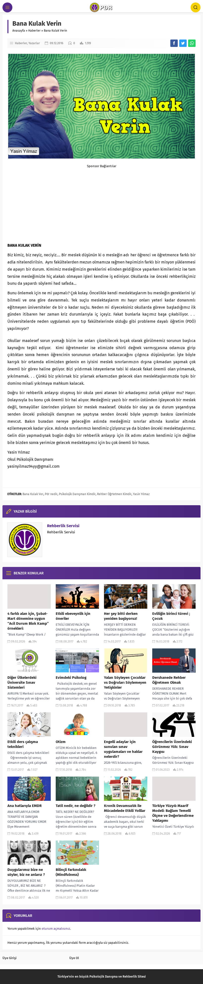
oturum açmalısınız (56, 928)
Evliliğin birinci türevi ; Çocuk (171, 616)
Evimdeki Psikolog (71, 677)
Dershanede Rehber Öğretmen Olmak (169, 680)
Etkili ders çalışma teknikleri (22, 744)
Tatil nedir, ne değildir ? (75, 805)
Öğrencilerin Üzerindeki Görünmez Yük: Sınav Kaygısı (172, 747)
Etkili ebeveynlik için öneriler (73, 616)
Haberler (34, 30)
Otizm (61, 742)
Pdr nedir (51, 494)
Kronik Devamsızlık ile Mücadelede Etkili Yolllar (124, 808)
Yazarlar (34, 43)
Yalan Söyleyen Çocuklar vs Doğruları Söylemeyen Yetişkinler (125, 682)
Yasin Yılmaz (141, 494)
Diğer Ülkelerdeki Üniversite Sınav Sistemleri (21, 682)
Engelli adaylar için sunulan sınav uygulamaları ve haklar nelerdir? (123, 749)
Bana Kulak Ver (33, 494)
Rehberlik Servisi (63, 525)
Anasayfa (18, 30)
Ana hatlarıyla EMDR (24, 805)
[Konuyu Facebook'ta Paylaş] (174, 43)
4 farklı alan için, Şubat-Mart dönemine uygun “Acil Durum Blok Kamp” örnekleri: (28, 621)
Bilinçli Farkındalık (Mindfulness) (71, 872)
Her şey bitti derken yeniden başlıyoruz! (121, 616)
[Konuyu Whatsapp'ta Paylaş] (192, 43)
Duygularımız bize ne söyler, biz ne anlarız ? (26, 872)
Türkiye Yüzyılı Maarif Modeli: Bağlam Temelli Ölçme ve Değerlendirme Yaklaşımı (173, 813)
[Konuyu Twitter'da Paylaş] (183, 43)
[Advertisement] (101, 202)
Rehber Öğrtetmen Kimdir (114, 494)
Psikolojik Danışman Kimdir (77, 494)
